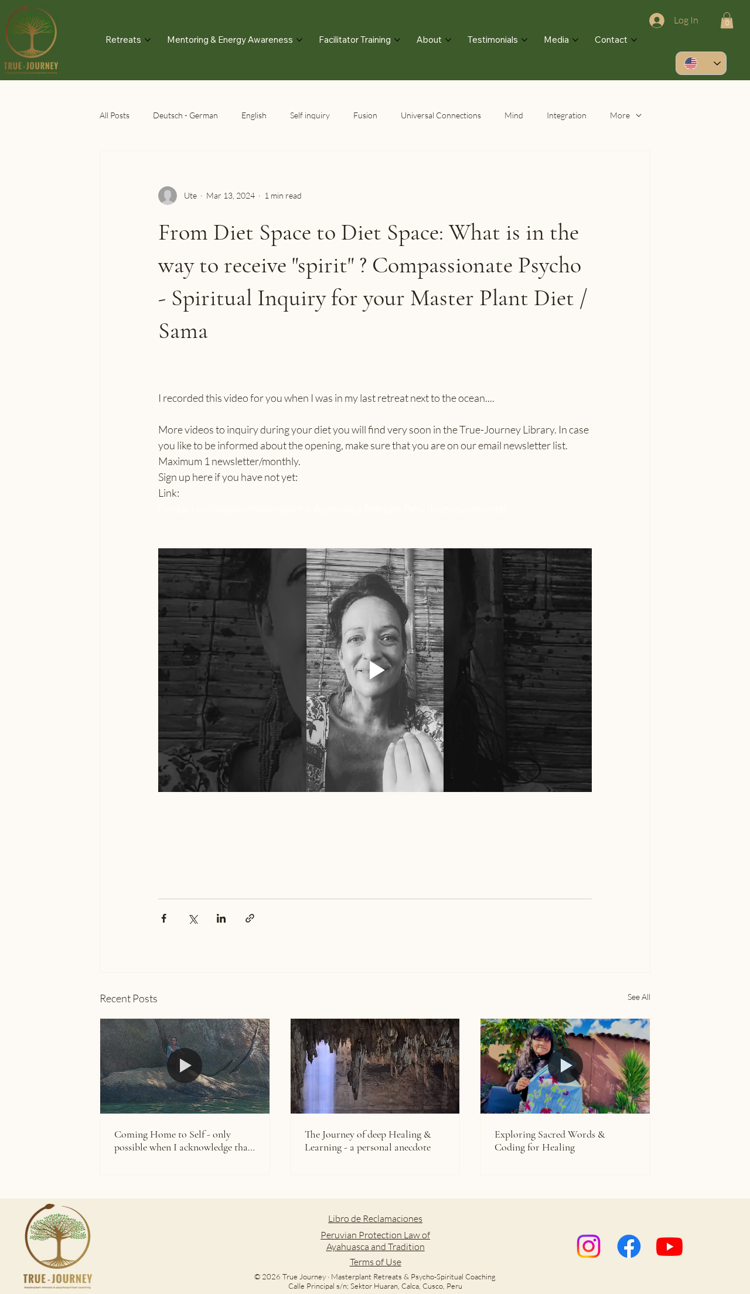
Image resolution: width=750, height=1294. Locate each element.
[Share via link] (249, 918)
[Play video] (375, 670)
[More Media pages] (575, 40)
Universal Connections (441, 115)
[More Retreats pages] (148, 40)
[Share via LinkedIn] (221, 918)
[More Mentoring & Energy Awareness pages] (299, 40)
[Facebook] (629, 1246)
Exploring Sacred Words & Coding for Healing (550, 1140)
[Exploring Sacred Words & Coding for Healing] (565, 1066)
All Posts (114, 115)
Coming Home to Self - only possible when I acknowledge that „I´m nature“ (182, 1140)
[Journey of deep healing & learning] (375, 1066)
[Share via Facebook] (163, 918)
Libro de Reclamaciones (375, 1218)
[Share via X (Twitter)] (192, 918)
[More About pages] (448, 40)
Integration (567, 115)
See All (639, 997)
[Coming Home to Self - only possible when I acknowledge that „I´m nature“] (185, 1066)
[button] (727, 20)
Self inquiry (310, 115)
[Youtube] (669, 1246)
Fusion (365, 115)
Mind (513, 115)
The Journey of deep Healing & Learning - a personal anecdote (368, 1140)
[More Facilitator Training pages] (397, 40)
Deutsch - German (185, 115)
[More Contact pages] (634, 40)
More (620, 115)
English (254, 115)
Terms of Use (375, 1262)
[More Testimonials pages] (524, 40)
